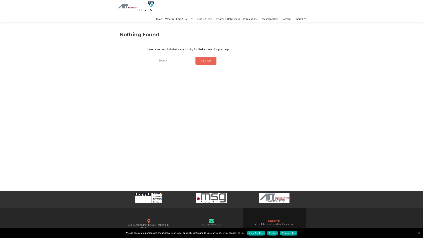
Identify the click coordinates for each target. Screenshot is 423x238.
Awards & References (228, 18)
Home (158, 18)
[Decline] (419, 233)
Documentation (269, 18)
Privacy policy (288, 233)
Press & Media (204, 18)
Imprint (299, 18)
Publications (250, 18)
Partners (286, 18)
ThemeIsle (288, 223)
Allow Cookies (256, 233)
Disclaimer (274, 220)
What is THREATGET (177, 18)
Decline (272, 233)
